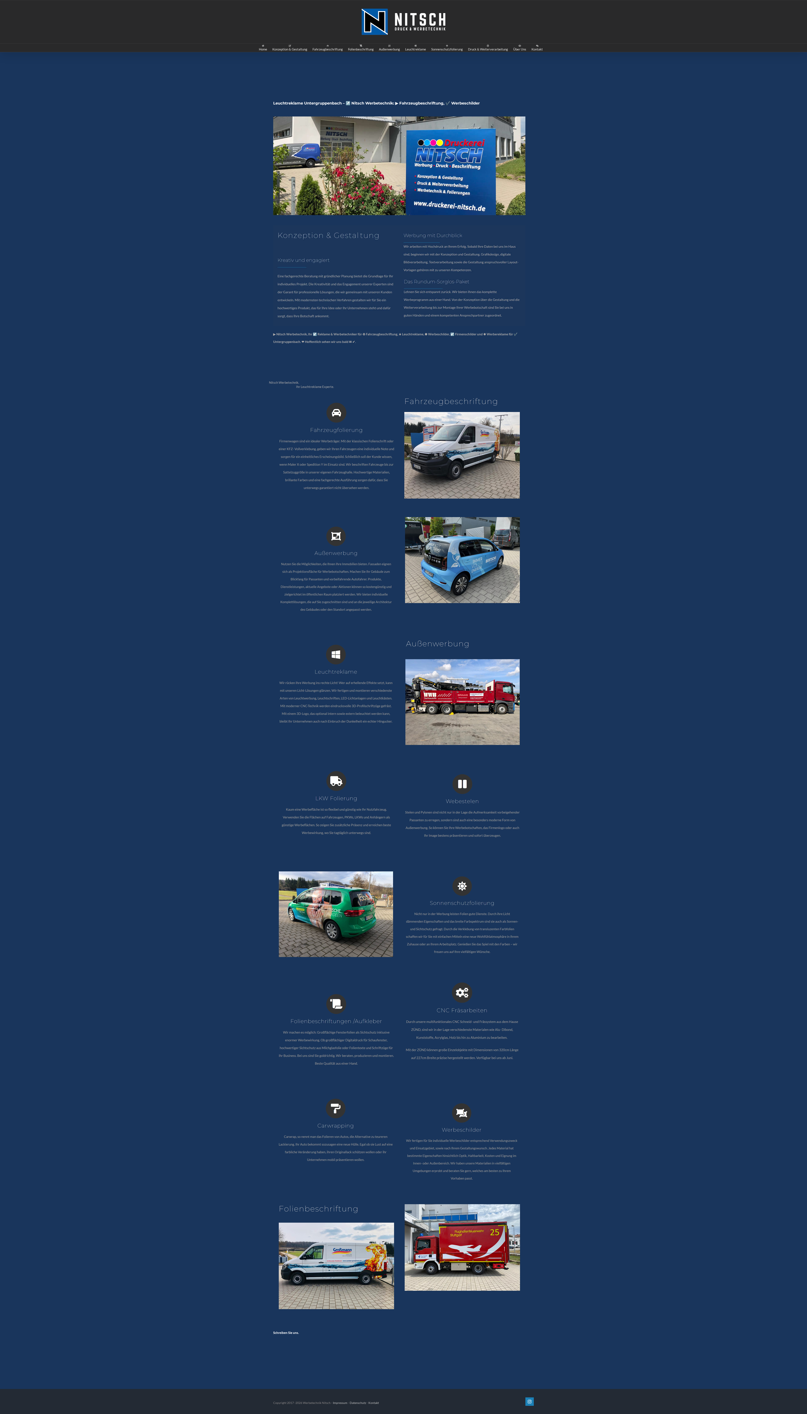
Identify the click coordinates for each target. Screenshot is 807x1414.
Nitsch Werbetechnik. (284, 382)
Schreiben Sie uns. (286, 1333)
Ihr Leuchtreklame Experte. (315, 387)
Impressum (340, 1403)
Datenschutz (358, 1403)
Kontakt (373, 1403)
